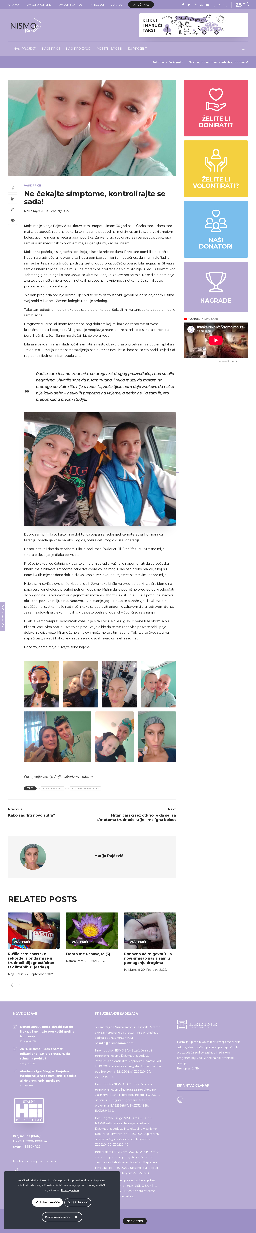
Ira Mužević (132, 970)
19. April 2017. (96, 961)
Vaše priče (176, 62)
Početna (158, 62)
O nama (13, 4)
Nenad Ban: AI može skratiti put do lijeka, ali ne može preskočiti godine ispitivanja (47, 1031)
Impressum (97, 4)
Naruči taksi (141, 4)
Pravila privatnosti (70, 4)
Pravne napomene (37, 4)
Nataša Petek (75, 961)
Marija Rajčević (34, 211)
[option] (34, 945)
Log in (220, 4)
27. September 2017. (39, 974)
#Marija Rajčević (52, 788)
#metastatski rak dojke (85, 788)
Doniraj (116, 4)
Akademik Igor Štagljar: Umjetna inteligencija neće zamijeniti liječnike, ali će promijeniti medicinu (48, 1076)
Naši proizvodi (79, 48)
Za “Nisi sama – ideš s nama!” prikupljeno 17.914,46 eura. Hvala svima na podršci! (45, 1053)
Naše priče (51, 48)
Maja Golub (16, 974)
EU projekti (138, 48)
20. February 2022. (154, 970)
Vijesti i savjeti (109, 48)
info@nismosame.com (116, 1043)
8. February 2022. (58, 211)
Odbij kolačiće (77, 1202)
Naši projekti (25, 48)
